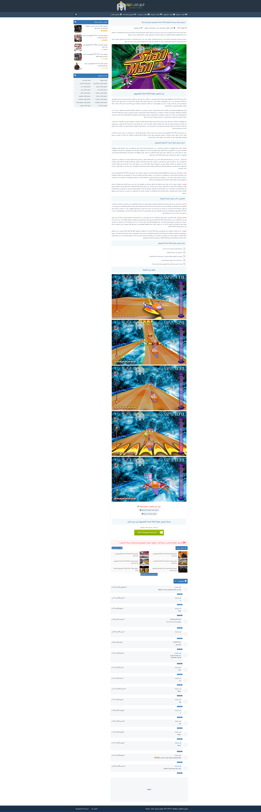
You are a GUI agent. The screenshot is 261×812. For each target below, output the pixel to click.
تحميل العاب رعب (86, 89)
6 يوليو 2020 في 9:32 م (117, 608)
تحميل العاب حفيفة (152, 809)
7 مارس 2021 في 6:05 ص (118, 631)
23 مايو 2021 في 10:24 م (118, 653)
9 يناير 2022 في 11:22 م (117, 667)
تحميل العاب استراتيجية (100, 83)
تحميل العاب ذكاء (161, 28)
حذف (179, 594)
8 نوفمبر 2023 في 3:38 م (118, 710)
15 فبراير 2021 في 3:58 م (118, 619)
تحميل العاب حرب (86, 86)
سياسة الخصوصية (82, 809)
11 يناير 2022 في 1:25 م (117, 678)
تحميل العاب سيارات (101, 93)
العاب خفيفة (169, 28)
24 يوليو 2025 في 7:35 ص (118, 755)
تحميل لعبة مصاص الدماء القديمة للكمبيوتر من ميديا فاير (164, 569)
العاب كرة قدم (87, 80)
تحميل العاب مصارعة (101, 99)
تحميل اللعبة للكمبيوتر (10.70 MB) (147, 532)
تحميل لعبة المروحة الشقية (150, 510)
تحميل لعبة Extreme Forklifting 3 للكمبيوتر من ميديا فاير (126, 562)
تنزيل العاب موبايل (85, 105)
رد (181, 594)
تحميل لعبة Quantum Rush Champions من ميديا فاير (165, 562)
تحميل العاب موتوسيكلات (83, 102)
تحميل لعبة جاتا (102, 105)
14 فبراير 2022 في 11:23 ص (119, 688)
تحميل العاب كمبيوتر (150, 28)
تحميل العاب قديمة (101, 96)
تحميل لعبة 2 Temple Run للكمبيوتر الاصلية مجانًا (126, 569)
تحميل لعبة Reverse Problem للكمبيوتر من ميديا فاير (126, 554)
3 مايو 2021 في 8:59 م (117, 642)
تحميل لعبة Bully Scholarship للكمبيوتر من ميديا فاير (165, 554)
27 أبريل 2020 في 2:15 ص (118, 598)
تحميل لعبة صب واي (150, 513)
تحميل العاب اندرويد (101, 86)
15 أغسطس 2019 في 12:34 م (119, 587)
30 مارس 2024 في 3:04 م (118, 721)
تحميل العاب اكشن (85, 83)
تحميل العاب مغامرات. (101, 102)
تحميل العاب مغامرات (84, 99)
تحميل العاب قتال (86, 93)
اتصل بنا (94, 809)
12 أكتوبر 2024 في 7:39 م (118, 732)
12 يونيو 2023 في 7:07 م (118, 699)
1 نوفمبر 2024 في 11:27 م (118, 743)
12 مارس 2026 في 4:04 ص (118, 766)
